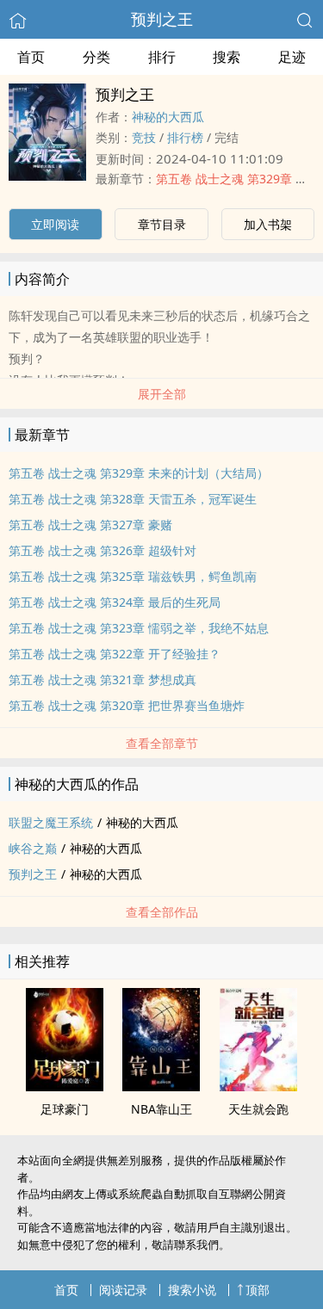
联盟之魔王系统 (51, 822)
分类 (96, 56)
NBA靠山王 (161, 1109)
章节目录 (162, 224)
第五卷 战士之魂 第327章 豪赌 (90, 524)
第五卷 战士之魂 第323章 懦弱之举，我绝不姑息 (139, 628)
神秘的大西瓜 (168, 116)
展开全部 (162, 394)
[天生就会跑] (258, 1086)
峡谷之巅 (33, 848)
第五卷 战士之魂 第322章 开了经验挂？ (115, 653)
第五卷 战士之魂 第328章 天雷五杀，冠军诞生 (133, 499)
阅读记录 (123, 1289)
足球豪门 (64, 1109)
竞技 (144, 137)
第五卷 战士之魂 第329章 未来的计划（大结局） (139, 473)
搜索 (226, 56)
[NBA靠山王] (161, 1086)
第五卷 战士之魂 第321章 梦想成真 (102, 679)
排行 (162, 56)
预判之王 (162, 19)
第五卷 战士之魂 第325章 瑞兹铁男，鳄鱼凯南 (133, 576)
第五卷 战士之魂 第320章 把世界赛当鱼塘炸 (127, 705)
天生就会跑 (258, 1109)
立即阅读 (55, 224)
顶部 (257, 1289)
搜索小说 (192, 1289)
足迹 (292, 56)
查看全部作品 (162, 912)
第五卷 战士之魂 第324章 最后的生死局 (115, 602)
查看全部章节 (162, 743)
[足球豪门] (64, 1086)
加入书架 (268, 224)
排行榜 (185, 137)
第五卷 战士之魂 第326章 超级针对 (102, 550)
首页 (31, 56)
